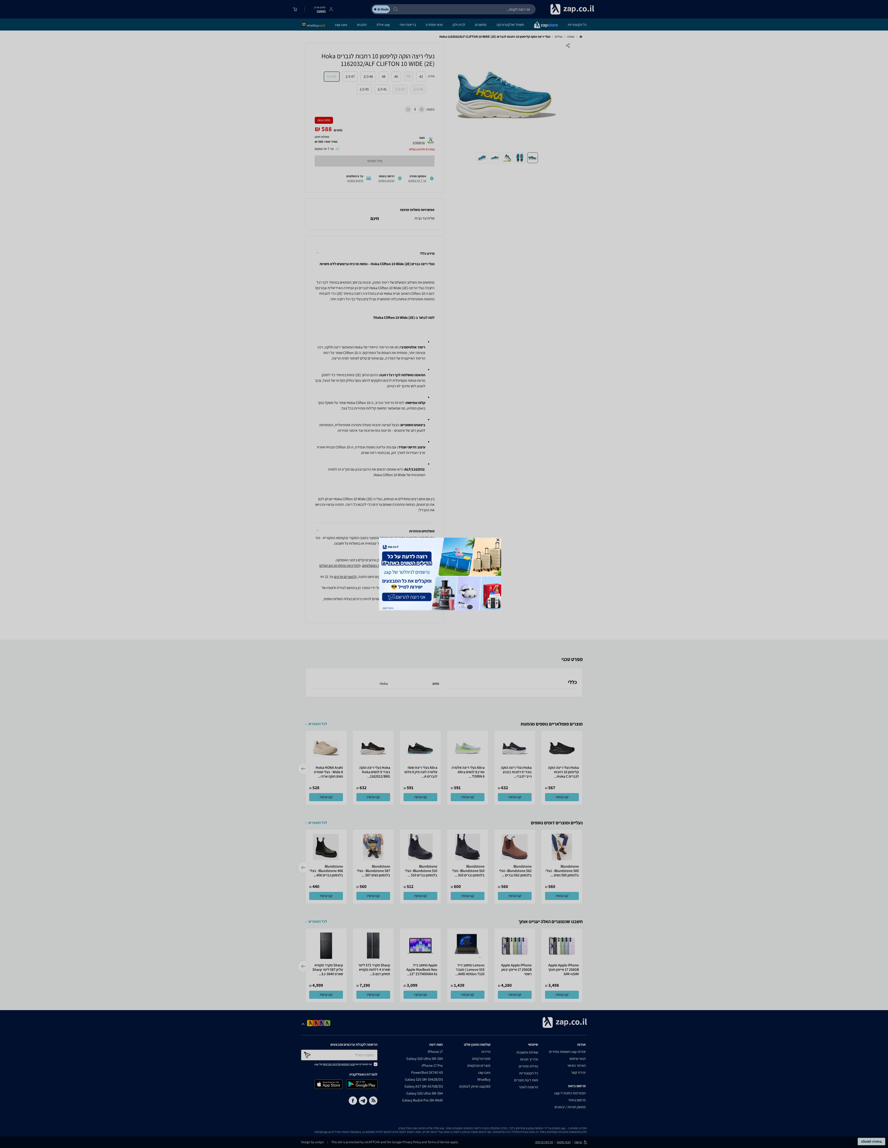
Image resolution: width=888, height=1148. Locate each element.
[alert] (444, 574)
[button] (498, 539)
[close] (498, 539)
